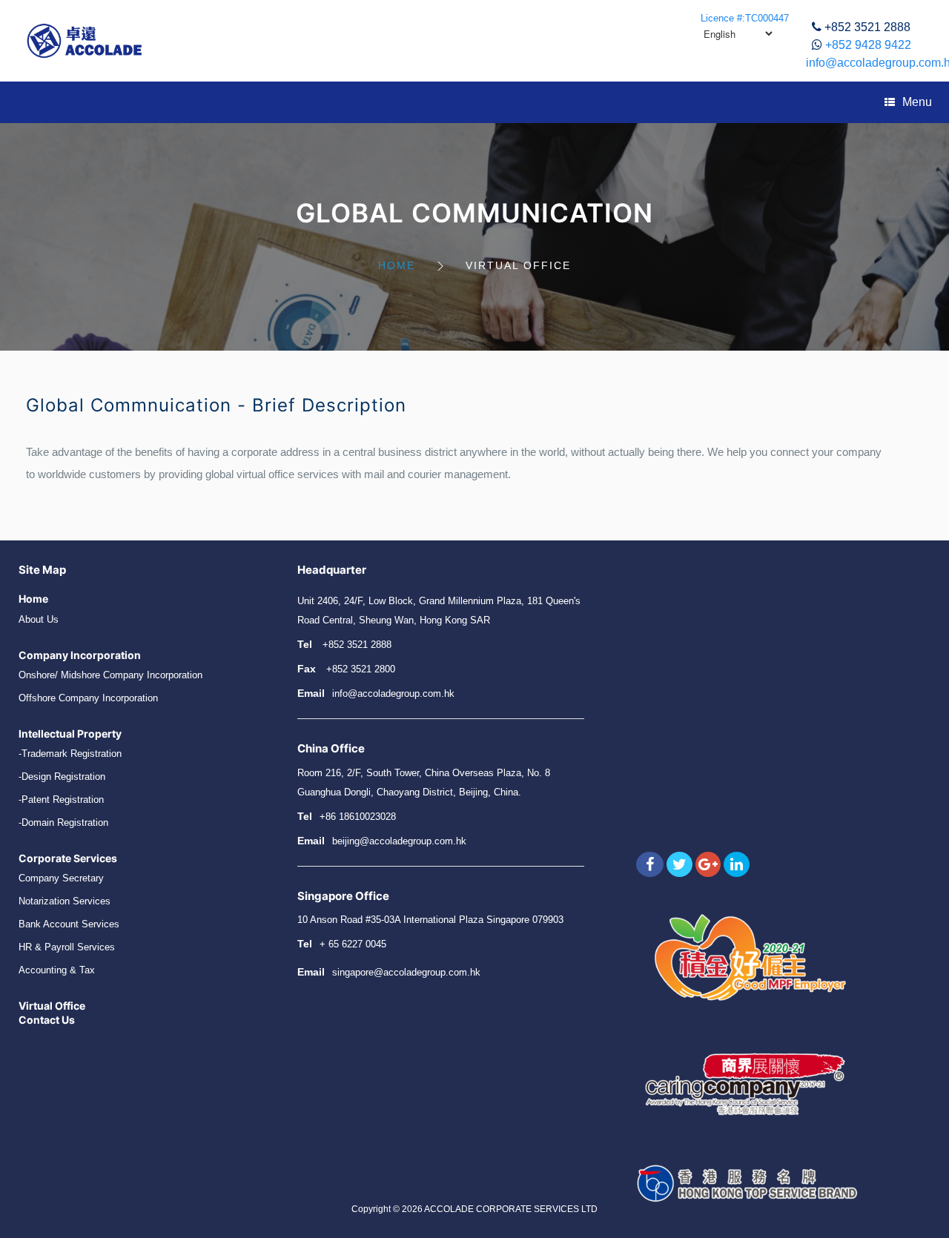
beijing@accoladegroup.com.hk (399, 841)
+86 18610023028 (358, 816)
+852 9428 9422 (868, 45)
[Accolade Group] (84, 41)
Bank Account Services (69, 924)
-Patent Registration (61, 799)
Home (396, 265)
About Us (39, 619)
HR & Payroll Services (67, 947)
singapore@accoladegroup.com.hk (406, 972)
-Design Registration (62, 776)
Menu (917, 102)
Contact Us (47, 1019)
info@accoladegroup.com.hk (393, 693)
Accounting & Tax (57, 970)
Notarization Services (64, 901)
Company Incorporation (80, 655)
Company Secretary (61, 878)
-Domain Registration (63, 822)
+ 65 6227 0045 (353, 944)
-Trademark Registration (70, 753)
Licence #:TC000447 (745, 18)
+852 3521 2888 (867, 27)
